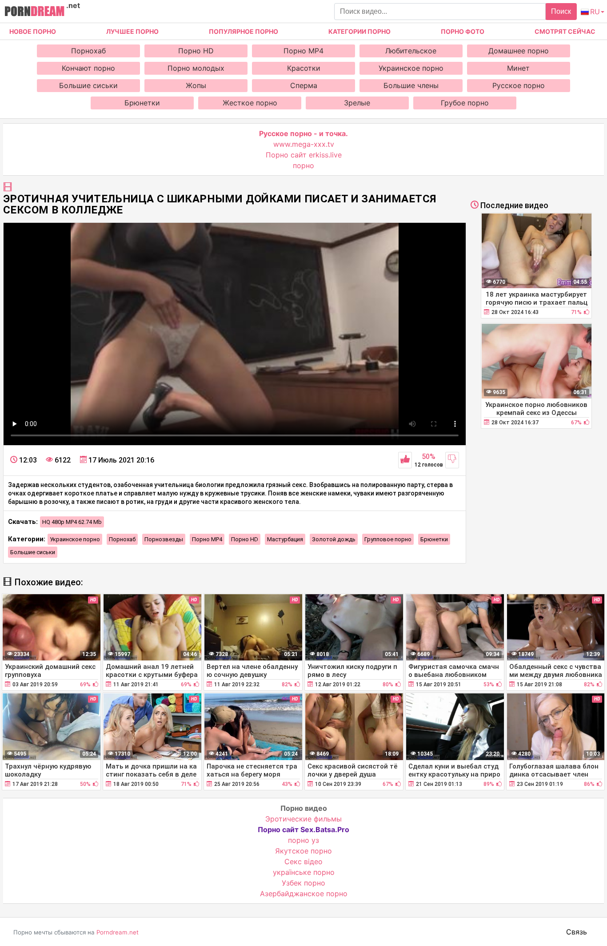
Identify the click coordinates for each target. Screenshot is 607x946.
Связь (576, 931)
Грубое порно (465, 102)
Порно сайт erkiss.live (304, 154)
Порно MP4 (303, 50)
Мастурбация (285, 539)
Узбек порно (303, 882)
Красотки (303, 68)
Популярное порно (243, 31)
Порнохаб (88, 50)
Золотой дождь (333, 539)
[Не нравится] (452, 460)
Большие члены (411, 85)
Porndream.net (117, 932)
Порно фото (462, 31)
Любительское (410, 50)
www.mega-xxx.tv (303, 144)
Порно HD (196, 50)
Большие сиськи (88, 85)
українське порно (304, 872)
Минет (518, 68)
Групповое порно (387, 539)
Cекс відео (303, 861)
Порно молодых (196, 68)
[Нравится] (405, 460)
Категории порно (359, 31)
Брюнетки (142, 102)
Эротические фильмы (303, 818)
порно (303, 165)
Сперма (303, 85)
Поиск (561, 11)
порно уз (303, 840)
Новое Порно (32, 31)
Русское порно (518, 85)
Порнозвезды (163, 539)
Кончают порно (88, 68)
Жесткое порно (250, 102)
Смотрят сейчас (565, 31)
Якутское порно (303, 850)
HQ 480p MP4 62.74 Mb (72, 522)
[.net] (34, 12)
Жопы (196, 85)
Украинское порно (411, 68)
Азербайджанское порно (303, 893)
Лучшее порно (132, 31)
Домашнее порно (518, 50)
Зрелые (357, 102)
